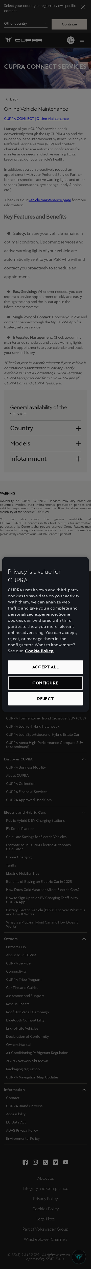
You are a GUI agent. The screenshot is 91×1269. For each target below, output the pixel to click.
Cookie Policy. (39, 650)
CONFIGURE (45, 682)
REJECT (45, 698)
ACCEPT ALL (45, 667)
